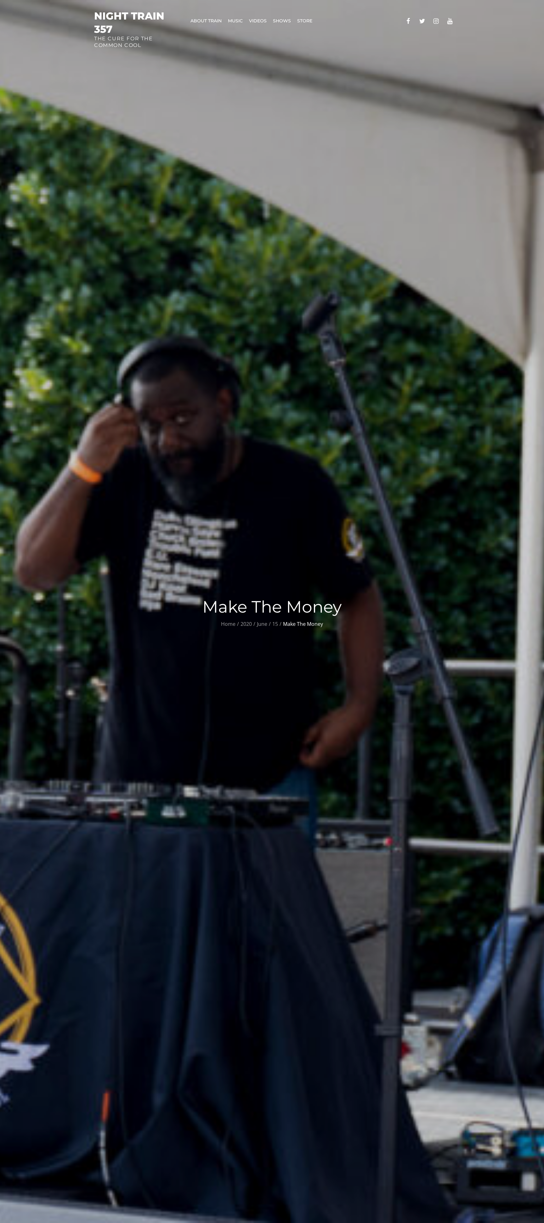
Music (235, 21)
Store (304, 21)
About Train (206, 21)
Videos (258, 21)
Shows (282, 21)
